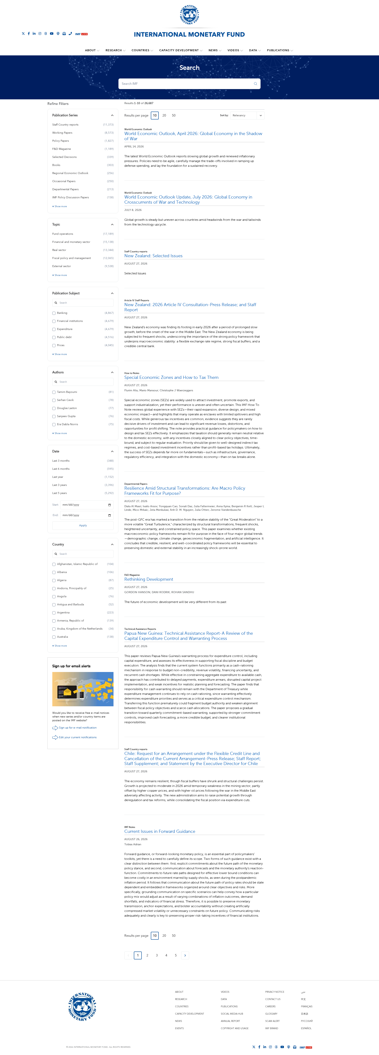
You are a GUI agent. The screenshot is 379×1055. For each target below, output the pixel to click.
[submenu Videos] (241, 50)
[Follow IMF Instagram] (39, 33)
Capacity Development (179, 50)
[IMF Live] (81, 34)
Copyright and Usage (235, 1028)
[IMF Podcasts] (288, 1046)
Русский (307, 1021)
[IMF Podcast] (58, 33)
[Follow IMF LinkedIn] (34, 33)
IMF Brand (271, 1028)
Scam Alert (272, 1021)
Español (306, 1028)
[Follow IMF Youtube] (51, 33)
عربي (303, 992)
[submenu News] (220, 50)
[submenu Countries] (151, 50)
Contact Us (272, 999)
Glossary (271, 1014)
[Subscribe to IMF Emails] (64, 33)
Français (306, 1007)
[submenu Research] (124, 50)
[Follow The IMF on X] (23, 33)
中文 (303, 999)
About (90, 50)
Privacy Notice (274, 992)
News (213, 50)
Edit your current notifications (77, 737)
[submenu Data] (259, 50)
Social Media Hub (232, 1014)
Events (179, 1028)
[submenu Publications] (291, 50)
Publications (278, 50)
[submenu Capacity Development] (201, 50)
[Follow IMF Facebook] (29, 33)
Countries (140, 50)
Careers (270, 1007)
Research (114, 50)
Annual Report (230, 1021)
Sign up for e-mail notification (77, 727)
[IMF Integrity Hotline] (70, 33)
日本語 (304, 1014)
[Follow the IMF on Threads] (45, 33)
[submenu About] (98, 50)
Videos (233, 50)
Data (253, 50)
